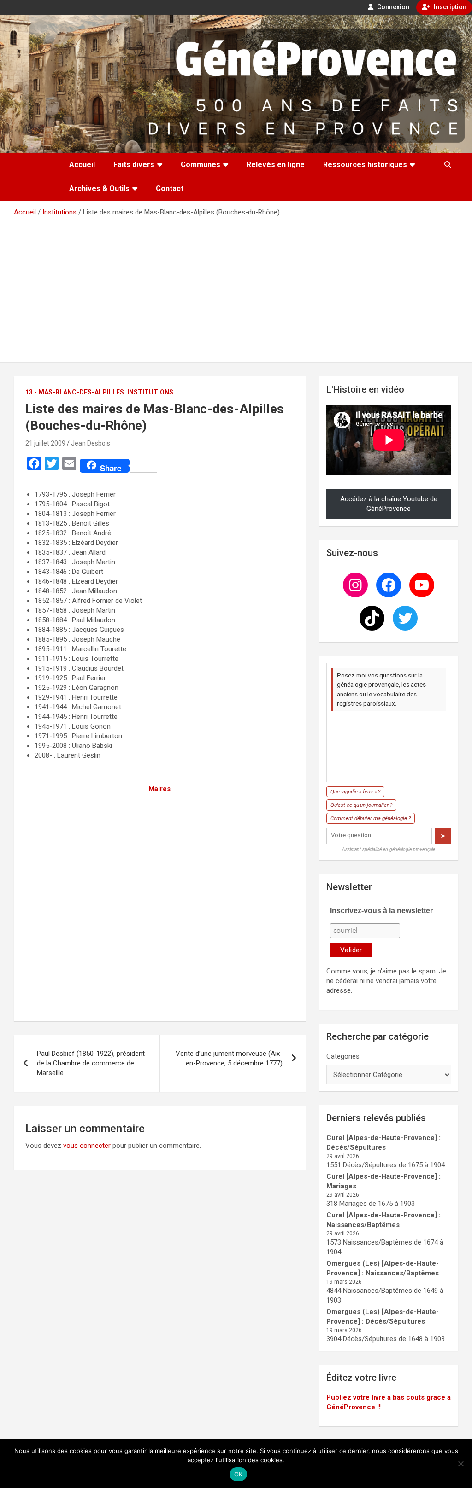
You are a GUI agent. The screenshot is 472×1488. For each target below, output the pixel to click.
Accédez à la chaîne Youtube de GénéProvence (388, 504)
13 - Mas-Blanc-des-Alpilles (74, 392)
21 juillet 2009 (45, 443)
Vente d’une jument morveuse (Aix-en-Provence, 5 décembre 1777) (229, 1058)
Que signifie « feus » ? (355, 791)
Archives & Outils (99, 188)
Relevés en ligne (276, 164)
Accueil (82, 164)
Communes (200, 164)
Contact (169, 188)
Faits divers (133, 164)
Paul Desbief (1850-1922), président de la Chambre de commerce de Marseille (91, 1063)
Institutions (150, 392)
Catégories (343, 1056)
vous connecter (87, 1145)
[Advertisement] (236, 286)
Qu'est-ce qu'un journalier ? (361, 805)
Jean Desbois (90, 443)
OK (238, 1474)
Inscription (449, 7)
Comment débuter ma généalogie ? (370, 818)
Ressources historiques (365, 164)
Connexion (392, 7)
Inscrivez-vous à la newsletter (381, 911)
